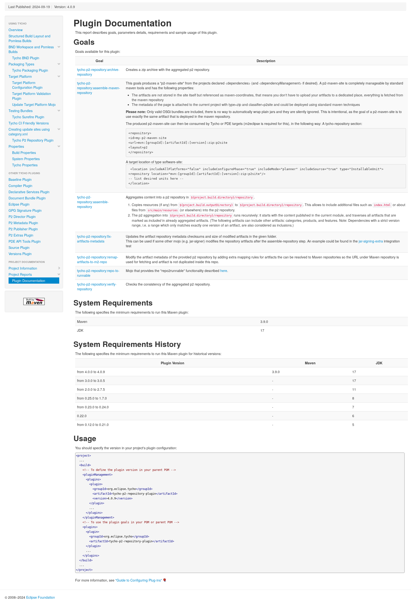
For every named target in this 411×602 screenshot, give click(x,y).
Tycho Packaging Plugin (30, 70)
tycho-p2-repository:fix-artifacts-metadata (94, 238)
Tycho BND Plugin (25, 57)
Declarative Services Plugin (29, 191)
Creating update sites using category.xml (29, 131)
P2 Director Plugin (22, 216)
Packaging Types (21, 64)
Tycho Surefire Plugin (28, 116)
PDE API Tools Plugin (25, 241)
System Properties (26, 158)
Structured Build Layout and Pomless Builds (29, 38)
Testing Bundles (21, 110)
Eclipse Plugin (19, 204)
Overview (16, 29)
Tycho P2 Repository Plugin (33, 140)
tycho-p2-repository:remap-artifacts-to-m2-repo (97, 259)
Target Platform (20, 76)
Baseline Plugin (20, 179)
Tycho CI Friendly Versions (29, 123)
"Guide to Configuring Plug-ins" (138, 580)
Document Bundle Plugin (27, 198)
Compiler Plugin (20, 185)
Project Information (23, 268)
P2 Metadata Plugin (23, 222)
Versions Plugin (20, 253)
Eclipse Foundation (40, 597)
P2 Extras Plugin (21, 235)
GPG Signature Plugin (25, 210)
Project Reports (20, 274)
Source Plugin (19, 247)
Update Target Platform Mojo (34, 104)
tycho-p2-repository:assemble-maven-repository (98, 88)
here (223, 270)
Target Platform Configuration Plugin (27, 85)
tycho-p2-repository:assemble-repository (93, 202)
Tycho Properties (25, 165)
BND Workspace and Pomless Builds (31, 49)
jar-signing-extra (371, 241)
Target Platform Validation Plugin (31, 96)
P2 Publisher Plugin (23, 229)
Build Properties (24, 152)
